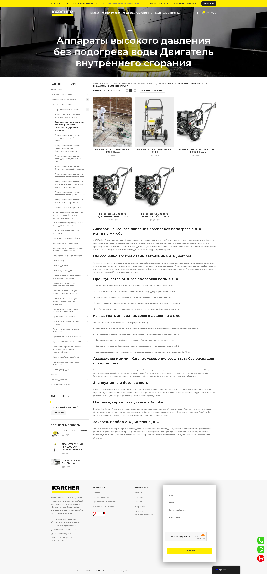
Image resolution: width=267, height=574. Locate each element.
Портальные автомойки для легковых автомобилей (65, 310)
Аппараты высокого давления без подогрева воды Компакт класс (68, 138)
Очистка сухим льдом (62, 270)
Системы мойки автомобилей (66, 357)
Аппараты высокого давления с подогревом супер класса (69, 201)
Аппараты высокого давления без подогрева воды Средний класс (68, 158)
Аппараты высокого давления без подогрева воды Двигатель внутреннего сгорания (69, 126)
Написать (209, 3)
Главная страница (101, 84)
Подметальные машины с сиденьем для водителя (64, 284)
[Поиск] (197, 13)
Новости (138, 502)
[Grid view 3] (130, 90)
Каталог (138, 492)
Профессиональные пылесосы (67, 336)
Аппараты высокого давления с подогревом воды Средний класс (70, 193)
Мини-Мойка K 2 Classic (74, 431)
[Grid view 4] (135, 90)
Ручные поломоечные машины (67, 341)
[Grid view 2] (126, 90)
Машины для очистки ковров (65, 243)
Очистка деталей (60, 265)
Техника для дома (59, 379)
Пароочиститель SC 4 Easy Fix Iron (73, 462)
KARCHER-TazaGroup (103, 571)
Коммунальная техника (61, 94)
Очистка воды (59, 260)
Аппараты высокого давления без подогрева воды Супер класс (69, 167)
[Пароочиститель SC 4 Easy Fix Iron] (55, 464)
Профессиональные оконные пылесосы (66, 330)
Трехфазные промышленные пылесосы (66, 363)
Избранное (140, 506)
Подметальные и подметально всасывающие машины (67, 276)
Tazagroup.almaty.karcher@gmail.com (84, 3)
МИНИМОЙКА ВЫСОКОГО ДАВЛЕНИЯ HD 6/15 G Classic (113, 215)
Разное (54, 374)
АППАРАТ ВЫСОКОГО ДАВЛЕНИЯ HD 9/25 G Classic (196, 150)
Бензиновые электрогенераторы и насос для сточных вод (68, 224)
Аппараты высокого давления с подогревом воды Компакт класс (69, 175)
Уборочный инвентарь (61, 384)
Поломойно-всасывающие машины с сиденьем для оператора (65, 301)
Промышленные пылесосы (65, 316)
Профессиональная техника (63, 99)
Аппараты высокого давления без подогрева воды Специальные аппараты (68, 148)
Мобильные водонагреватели (68, 207)
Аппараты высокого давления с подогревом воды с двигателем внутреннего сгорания (69, 184)
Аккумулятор (56, 89)
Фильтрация (58, 413)
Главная (96, 492)
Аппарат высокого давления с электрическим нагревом (68, 115)
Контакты (139, 497)
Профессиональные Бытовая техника (66, 322)
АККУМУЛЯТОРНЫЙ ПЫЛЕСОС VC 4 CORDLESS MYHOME (72, 447)
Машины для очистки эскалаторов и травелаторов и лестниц (68, 249)
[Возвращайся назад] (130, 30)
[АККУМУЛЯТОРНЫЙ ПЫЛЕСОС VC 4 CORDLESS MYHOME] (55, 449)
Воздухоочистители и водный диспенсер (66, 231)
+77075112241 (59, 3)
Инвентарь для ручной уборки (66, 238)
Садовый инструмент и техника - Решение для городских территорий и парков (67, 349)
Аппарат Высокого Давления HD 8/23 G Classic (112, 150)
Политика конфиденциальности (145, 512)
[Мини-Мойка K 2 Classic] (55, 434)
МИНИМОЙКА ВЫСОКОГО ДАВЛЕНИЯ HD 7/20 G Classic (155, 215)
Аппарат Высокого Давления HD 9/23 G (154, 150)
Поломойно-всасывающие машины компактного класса (66, 292)
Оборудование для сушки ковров (67, 255)
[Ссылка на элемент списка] (67, 529)
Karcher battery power (63, 104)
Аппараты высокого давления (66, 109)
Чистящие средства (62, 369)
